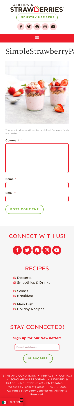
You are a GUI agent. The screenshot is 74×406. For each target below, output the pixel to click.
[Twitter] (29, 26)
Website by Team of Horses (26, 386)
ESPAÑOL (15, 402)
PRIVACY (47, 375)
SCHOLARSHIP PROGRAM (28, 379)
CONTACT (65, 375)
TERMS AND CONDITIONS (18, 375)
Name (10, 179)
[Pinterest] (37, 26)
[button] (37, 37)
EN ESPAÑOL (55, 383)
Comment (13, 140)
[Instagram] (45, 26)
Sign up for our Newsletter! (37, 338)
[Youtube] (53, 26)
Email (10, 193)
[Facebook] (20, 26)
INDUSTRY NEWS (31, 383)
